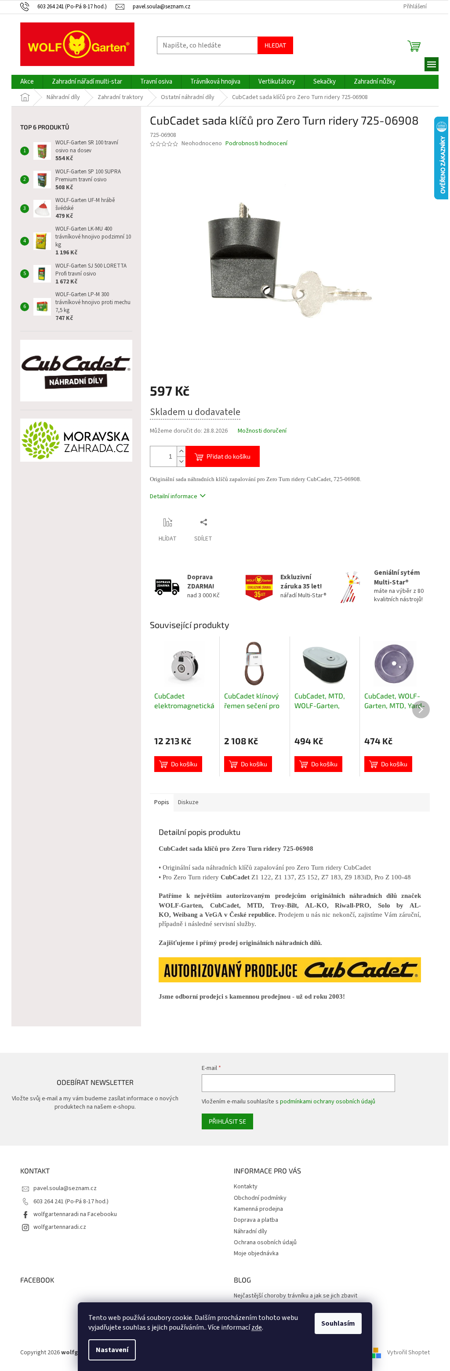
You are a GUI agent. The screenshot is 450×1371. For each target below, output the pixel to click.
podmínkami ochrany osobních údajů (327, 1101)
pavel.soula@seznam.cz (65, 1188)
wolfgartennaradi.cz (59, 1227)
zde (256, 1327)
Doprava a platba (256, 1220)
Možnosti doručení (262, 431)
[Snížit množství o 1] (181, 461)
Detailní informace (173, 496)
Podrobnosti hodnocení (256, 144)
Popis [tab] (161, 802)
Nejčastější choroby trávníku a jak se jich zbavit (295, 1296)
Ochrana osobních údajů (265, 1242)
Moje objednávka (256, 1253)
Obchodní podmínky (260, 1198)
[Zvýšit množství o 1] (181, 451)
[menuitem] (27, 82)
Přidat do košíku (228, 456)
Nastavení (112, 1350)
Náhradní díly (250, 1231)
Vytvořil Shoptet (408, 1352)
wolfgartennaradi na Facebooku (75, 1214)
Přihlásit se (227, 1121)
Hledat (275, 45)
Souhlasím (338, 1323)
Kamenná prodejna (258, 1209)
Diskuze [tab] (188, 802)
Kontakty (246, 1186)
